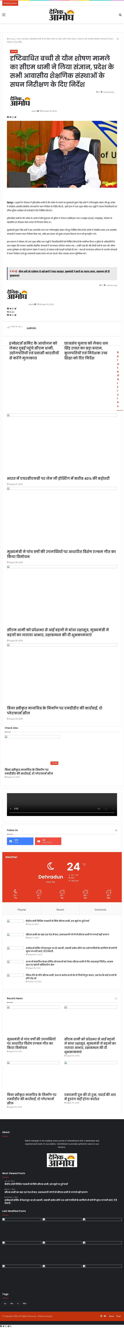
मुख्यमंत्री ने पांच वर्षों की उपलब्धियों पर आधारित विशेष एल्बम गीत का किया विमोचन (31, 1043)
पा (18, 1303)
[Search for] (120, 15)
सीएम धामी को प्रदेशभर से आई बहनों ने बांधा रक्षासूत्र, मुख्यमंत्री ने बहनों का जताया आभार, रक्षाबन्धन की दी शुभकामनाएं (90, 1045)
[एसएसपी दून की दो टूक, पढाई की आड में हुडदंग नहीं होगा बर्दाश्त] (90, 1076)
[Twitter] (4, 1326)
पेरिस (24, 1303)
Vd (5, 1303)
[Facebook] (1, 1326)
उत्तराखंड (14, 51)
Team (118, 1316)
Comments (100, 909)
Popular (22, 909)
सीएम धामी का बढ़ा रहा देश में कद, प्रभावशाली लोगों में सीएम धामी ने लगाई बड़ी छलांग (67, 934)
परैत (11, 1303)
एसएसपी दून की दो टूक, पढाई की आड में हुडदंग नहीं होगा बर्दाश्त (90, 1097)
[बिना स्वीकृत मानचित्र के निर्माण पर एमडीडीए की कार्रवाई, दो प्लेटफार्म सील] (33, 1076)
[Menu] (3, 15)
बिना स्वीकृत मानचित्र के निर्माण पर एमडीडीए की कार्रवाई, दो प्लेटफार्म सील (29, 771)
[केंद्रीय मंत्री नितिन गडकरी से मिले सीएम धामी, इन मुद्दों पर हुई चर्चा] (15, 925)
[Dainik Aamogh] (62, 14)
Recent (60, 909)
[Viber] (10, 1326)
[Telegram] (8, 1326)
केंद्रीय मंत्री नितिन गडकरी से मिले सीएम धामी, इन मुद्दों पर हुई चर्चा (57, 921)
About (111, 1316)
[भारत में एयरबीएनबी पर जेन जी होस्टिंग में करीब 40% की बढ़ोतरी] (21, 1229)
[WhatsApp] (6, 1326)
